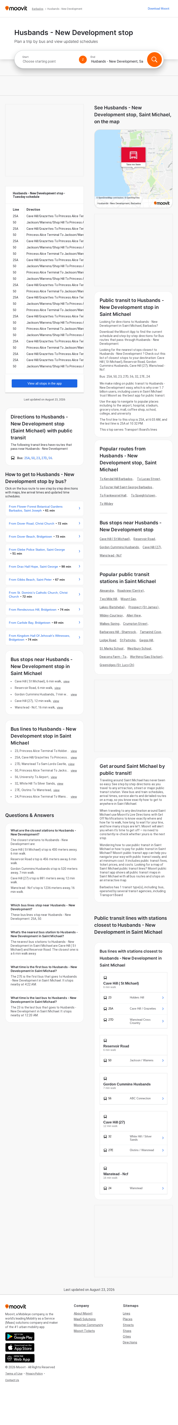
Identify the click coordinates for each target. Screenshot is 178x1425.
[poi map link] (133, 169)
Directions (130, 1342)
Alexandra (107, 590)
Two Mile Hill (108, 599)
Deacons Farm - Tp (113, 656)
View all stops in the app (45, 383)
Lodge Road (108, 640)
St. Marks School (112, 648)
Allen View (134, 615)
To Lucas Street (148, 479)
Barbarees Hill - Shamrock (118, 632)
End (93, 57)
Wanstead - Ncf (111, 555)
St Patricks (128, 640)
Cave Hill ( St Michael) (115, 539)
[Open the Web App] (20, 1358)
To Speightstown (143, 495)
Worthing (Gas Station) (146, 656)
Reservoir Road (144, 539)
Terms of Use (13, 1373)
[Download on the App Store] (20, 1347)
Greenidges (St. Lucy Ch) (117, 665)
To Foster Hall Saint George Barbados (126, 487)
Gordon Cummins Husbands (119, 547)
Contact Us (12, 1380)
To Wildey (106, 503)
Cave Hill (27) (152, 547)
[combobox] (48, 61)
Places (127, 1319)
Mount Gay (128, 599)
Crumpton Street (135, 623)
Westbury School (139, 648)
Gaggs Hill (146, 640)
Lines (126, 1313)
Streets (128, 1325)
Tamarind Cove (150, 632)
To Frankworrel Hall (113, 495)
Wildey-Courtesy (111, 615)
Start (25, 57)
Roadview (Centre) (130, 590)
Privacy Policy (34, 1373)
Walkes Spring (109, 623)
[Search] (154, 59)
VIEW (66, 681)
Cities (127, 1336)
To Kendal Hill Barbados (116, 479)
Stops (127, 1331)
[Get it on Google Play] (20, 1336)
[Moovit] (16, 8)
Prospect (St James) (143, 607)
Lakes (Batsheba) (112, 607)
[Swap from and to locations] (83, 59)
